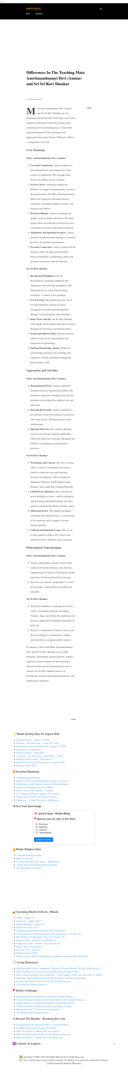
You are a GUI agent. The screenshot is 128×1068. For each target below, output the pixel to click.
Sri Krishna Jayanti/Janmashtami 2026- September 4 (41, 930)
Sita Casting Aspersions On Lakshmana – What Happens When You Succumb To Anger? (59, 974)
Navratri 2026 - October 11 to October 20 (36, 940)
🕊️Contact (39, 14)
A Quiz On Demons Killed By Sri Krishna (36, 864)
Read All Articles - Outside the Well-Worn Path (39, 1037)
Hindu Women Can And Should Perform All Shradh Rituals (45, 1002)
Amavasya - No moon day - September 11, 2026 (39, 755)
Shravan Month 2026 (26, 765)
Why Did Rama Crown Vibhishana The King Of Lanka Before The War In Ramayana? (58, 968)
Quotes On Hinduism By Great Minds (34, 787)
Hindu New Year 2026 (27, 927)
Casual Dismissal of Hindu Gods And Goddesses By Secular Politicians (51, 999)
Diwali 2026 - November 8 (29, 946)
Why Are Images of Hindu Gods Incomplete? (38, 1031)
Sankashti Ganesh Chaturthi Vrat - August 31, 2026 (41, 746)
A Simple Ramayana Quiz (29, 855)
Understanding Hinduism (28, 777)
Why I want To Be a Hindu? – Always (34, 790)
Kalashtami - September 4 (29, 749)
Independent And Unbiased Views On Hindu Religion (42, 784)
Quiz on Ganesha (24, 858)
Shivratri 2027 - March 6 (28, 949)
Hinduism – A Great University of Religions (37, 800)
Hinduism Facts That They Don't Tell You (36, 796)
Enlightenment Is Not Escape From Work (36, 1027)
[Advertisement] (64, 37)
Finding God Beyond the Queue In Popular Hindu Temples (44, 996)
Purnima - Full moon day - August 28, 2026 (37, 743)
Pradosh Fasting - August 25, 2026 (33, 739)
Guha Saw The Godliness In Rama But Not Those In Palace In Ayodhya (51, 978)
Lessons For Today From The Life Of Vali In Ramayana (43, 981)
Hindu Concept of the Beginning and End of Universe (42, 780)
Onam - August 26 (25, 917)
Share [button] (89, 108)
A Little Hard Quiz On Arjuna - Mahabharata (38, 861)
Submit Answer (44, 839)
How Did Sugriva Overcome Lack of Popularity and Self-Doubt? (47, 971)
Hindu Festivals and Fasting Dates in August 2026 (40, 762)
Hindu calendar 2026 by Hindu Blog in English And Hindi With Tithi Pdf (52, 956)
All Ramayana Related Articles (31, 984)
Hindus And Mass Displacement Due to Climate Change (43, 1006)
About (28, 14)
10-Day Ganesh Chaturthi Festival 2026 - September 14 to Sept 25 (48, 933)
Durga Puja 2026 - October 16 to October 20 (37, 943)
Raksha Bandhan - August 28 (30, 924)
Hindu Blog (33, 9)
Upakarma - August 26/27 (28, 921)
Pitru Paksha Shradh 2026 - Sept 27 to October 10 (40, 937)
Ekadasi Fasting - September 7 (31, 752)
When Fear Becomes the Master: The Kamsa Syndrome (43, 1034)
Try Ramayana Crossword (28, 868)
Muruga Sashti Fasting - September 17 (35, 759)
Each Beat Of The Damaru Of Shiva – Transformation (42, 1024)
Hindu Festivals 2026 (26, 953)
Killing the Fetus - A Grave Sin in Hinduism (37, 1009)
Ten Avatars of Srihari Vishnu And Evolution (38, 793)
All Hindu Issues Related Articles (32, 1012)
